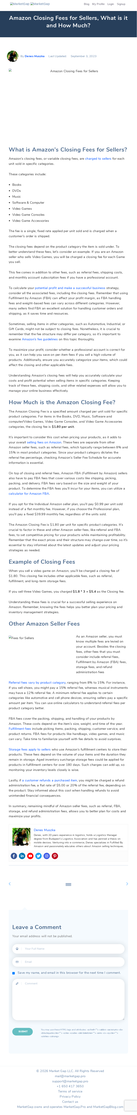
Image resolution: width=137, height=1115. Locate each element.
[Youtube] (30, 856)
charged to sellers (98, 158)
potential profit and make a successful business (70, 288)
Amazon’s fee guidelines (40, 339)
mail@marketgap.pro (70, 1076)
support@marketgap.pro (70, 1081)
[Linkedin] (22, 856)
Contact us (70, 1102)
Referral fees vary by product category (37, 682)
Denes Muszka (35, 56)
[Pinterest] (55, 856)
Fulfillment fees (20, 729)
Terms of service (70, 1091)
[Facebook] (14, 856)
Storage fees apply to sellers (30, 749)
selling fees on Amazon (44, 442)
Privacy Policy (70, 1096)
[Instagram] (46, 856)
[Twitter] (38, 856)
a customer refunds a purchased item (49, 780)
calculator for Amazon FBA (29, 493)
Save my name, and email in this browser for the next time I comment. (69, 973)
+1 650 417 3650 (70, 1086)
